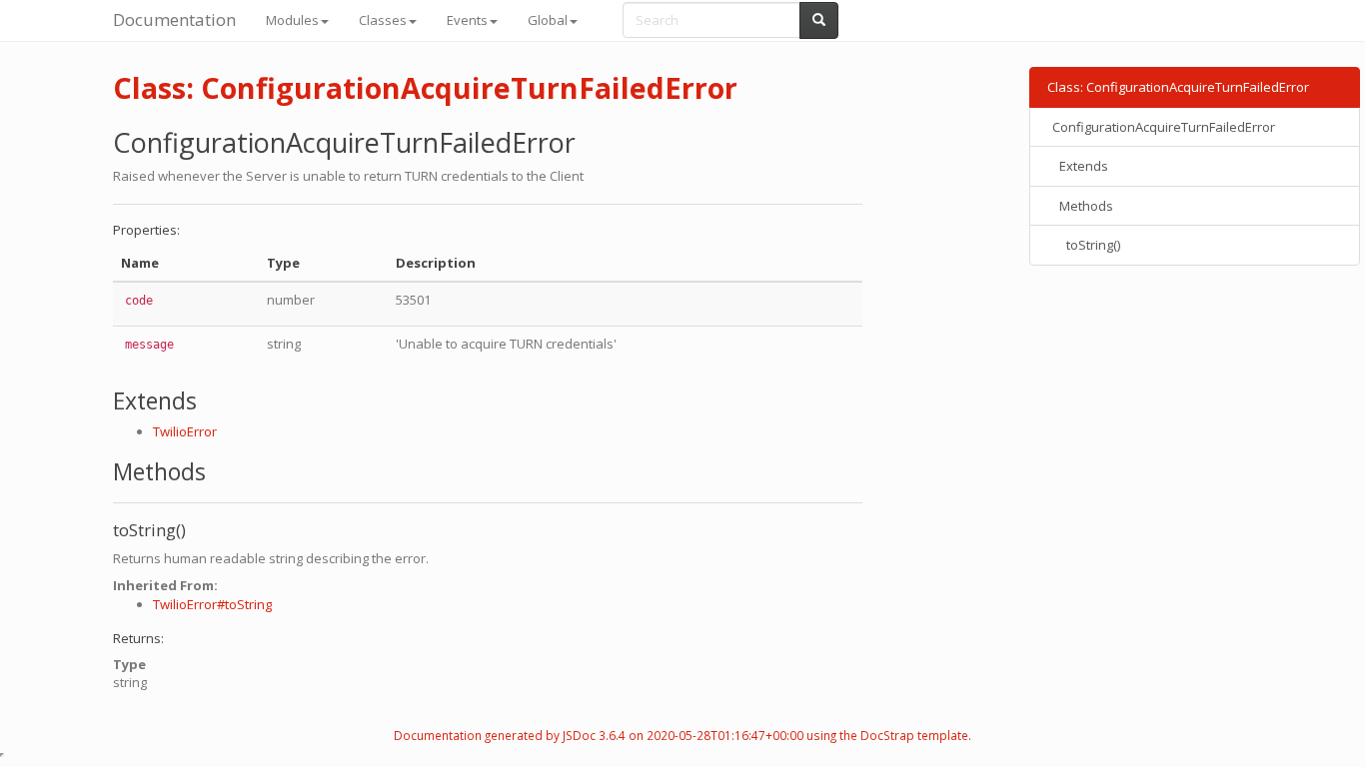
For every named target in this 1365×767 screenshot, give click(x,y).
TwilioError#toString (212, 604)
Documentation (174, 19)
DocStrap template (914, 735)
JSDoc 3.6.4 (594, 735)
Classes (383, 20)
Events (467, 20)
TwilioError (185, 431)
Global (548, 20)
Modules (292, 20)
